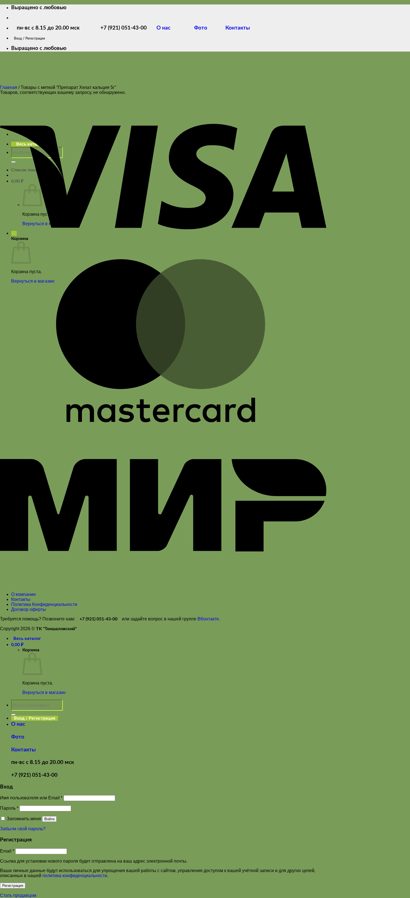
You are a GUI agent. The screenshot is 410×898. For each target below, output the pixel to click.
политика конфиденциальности (74, 875)
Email (7, 851)
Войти (49, 819)
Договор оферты (28, 609)
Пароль (9, 808)
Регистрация (12, 886)
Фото (204, 28)
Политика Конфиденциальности (44, 604)
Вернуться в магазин (44, 692)
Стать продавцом (18, 895)
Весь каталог (27, 638)
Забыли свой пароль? (22, 828)
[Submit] (13, 714)
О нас (167, 28)
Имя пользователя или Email (31, 797)
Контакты (237, 28)
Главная (8, 87)
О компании (23, 594)
